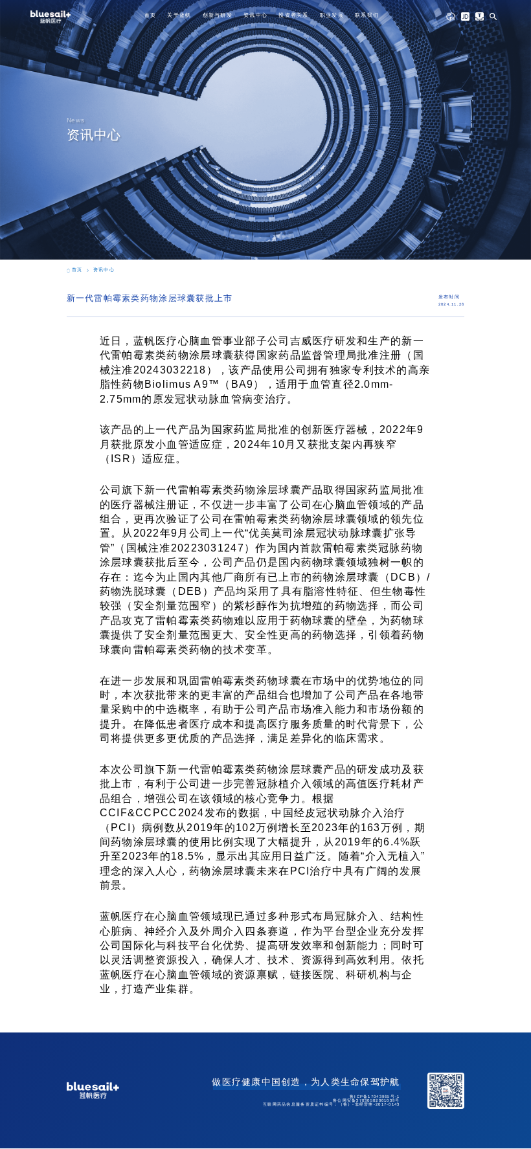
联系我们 (367, 15)
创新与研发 (217, 15)
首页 (150, 15)
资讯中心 (255, 15)
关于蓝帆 (179, 15)
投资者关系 (293, 15)
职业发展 (332, 15)
